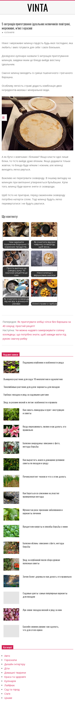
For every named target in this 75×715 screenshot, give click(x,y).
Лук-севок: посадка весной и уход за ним (42, 610)
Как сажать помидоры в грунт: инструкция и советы (43, 411)
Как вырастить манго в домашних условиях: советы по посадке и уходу (44, 461)
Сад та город (12, 689)
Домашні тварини (15, 672)
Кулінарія (9, 32)
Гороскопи (10, 660)
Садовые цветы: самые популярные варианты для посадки (45, 594)
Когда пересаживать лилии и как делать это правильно (44, 428)
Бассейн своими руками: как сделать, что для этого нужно (41, 628)
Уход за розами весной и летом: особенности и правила (30, 402)
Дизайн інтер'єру (14, 664)
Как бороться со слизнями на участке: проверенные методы (41, 494)
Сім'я (7, 693)
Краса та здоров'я (15, 676)
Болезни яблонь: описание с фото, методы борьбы (43, 544)
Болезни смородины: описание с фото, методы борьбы (41, 444)
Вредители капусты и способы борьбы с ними (45, 526)
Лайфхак (9, 685)
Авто (7, 655)
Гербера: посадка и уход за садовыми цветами (26, 394)
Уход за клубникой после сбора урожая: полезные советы (41, 561)
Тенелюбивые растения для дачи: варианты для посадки (31, 387)
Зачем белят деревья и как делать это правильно (47, 576)
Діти (7, 668)
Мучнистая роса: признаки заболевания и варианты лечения (43, 511)
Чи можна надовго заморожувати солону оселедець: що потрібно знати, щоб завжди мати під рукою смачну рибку (34, 334)
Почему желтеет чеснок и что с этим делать (44, 476)
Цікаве (8, 698)
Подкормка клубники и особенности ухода (43, 362)
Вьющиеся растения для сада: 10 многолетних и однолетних (33, 379)
